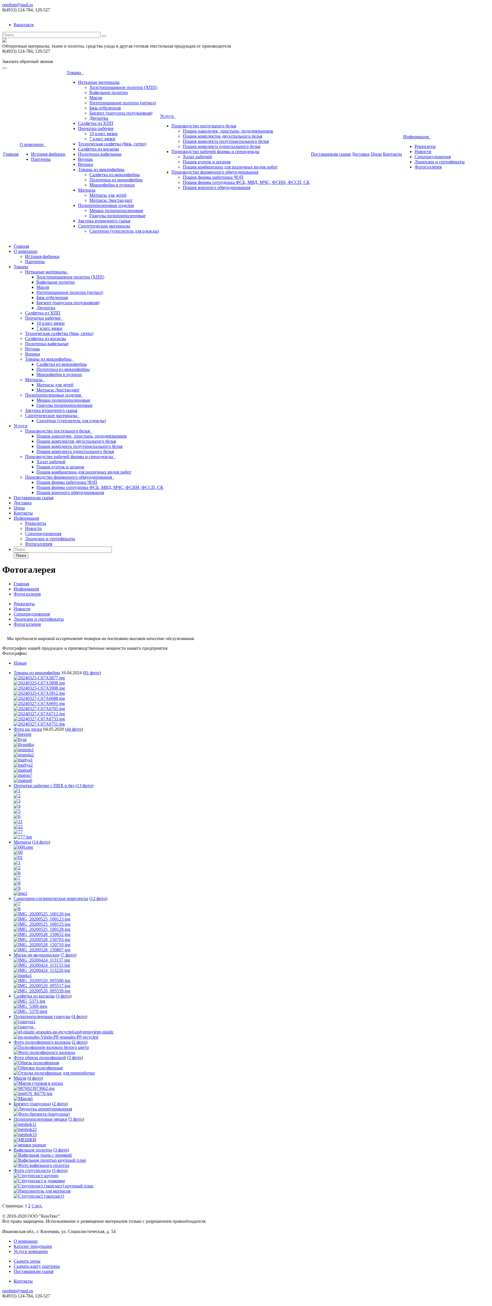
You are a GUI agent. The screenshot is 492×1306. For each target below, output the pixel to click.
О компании (33, 144)
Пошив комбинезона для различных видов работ (230, 166)
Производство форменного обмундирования (214, 172)
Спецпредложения (433, 156)
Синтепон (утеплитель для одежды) (124, 231)
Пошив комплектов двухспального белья (222, 136)
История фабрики (48, 154)
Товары (75, 72)
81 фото (91, 672)
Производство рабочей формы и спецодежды (215, 151)
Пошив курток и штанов (207, 161)
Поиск (21, 555)
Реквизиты (425, 146)
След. (37, 1205)
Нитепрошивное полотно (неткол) (122, 102)
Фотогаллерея (428, 166)
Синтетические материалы (104, 226)
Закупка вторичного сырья (104, 220)
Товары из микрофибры (101, 169)
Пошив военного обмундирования (216, 187)
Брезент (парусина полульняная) (120, 113)
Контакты (392, 154)
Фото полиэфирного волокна (42, 1042)
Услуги (168, 116)
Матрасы (86, 190)
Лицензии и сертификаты (440, 161)
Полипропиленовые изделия (106, 205)
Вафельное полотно (108, 92)
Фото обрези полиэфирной (40, 1057)
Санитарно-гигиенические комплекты (51, 898)
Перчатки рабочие (96, 128)
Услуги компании (31, 1251)
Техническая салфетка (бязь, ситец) (112, 143)
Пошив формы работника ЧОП (213, 177)
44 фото (73, 729)
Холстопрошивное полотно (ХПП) (123, 87)
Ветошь (85, 159)
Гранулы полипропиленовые (117, 215)
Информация (417, 136)
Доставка (361, 154)
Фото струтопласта (32, 1170)
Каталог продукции (33, 1246)
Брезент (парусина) (32, 1103)
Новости (423, 151)
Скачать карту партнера (37, 1266)
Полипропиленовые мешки (40, 1119)
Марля (95, 97)
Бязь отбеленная (105, 107)
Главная (11, 154)
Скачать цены (27, 1261)
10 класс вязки (103, 133)
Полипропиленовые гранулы (42, 1016)
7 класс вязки (102, 138)
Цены (376, 154)
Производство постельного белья (203, 125)
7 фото (68, 954)
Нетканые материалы (99, 82)
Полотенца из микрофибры (116, 179)
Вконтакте (24, 24)
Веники (85, 164)
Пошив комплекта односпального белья (221, 146)
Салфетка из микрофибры (114, 174)
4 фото (79, 1016)
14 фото (41, 842)
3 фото (63, 996)
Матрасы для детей (107, 195)
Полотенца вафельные (100, 154)
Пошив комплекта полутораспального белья (226, 141)
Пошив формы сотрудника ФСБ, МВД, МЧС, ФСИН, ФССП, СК (246, 182)
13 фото (84, 785)
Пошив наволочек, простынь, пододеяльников (228, 131)
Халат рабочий (197, 156)
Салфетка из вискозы (98, 149)
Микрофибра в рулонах (112, 184)
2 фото (79, 1042)
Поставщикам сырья (330, 154)
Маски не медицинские (37, 954)
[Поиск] (104, 36)
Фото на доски (28, 729)
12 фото (98, 898)
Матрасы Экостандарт (110, 200)
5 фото (76, 1119)
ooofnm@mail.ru (17, 4)
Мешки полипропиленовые (116, 210)
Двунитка (98, 118)
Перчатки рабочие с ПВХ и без (44, 785)
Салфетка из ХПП (95, 123)
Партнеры (41, 159)
